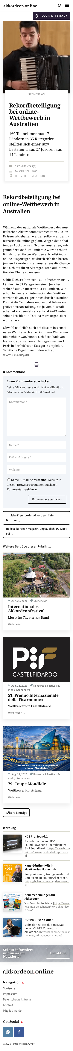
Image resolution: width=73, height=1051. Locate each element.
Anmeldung (58, 953)
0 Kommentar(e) (25, 166)
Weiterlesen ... (16, 624)
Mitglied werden (13, 1010)
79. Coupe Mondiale (27, 783)
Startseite (9, 988)
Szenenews (36, 94)
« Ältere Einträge (16, 813)
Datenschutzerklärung (17, 999)
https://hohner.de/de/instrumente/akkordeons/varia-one (47, 933)
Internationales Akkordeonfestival (26, 608)
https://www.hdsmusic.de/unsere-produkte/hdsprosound (47, 852)
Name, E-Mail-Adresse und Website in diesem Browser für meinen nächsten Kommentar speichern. (34, 484)
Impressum (10, 994)
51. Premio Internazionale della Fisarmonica (33, 697)
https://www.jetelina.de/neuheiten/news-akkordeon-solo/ (47, 906)
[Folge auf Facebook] (19, 1032)
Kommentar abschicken (47, 499)
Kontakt (8, 1005)
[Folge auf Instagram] (8, 1032)
